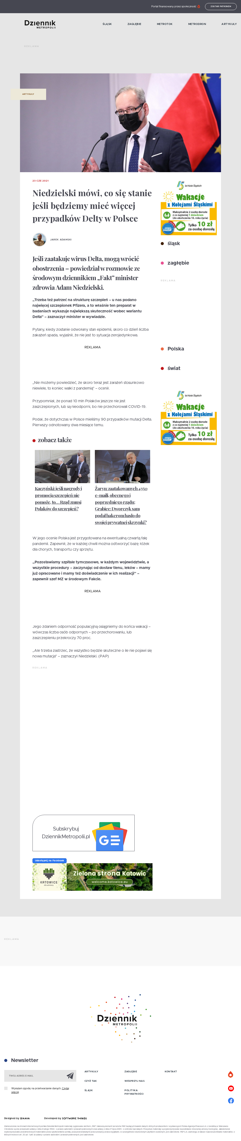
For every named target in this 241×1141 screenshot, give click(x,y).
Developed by (53, 1118)
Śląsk (107, 24)
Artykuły (229, 24)
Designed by (12, 1118)
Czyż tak (90, 1081)
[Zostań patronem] (231, 1074)
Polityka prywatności (134, 1092)
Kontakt (171, 1071)
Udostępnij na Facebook (49, 860)
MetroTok (165, 24)
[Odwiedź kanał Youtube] (231, 1088)
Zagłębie (134, 24)
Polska (175, 349)
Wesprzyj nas (135, 1081)
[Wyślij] (70, 1075)
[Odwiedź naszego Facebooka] (231, 1100)
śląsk (173, 243)
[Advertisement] (110, 61)
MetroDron (197, 24)
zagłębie (177, 263)
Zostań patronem (221, 7)
